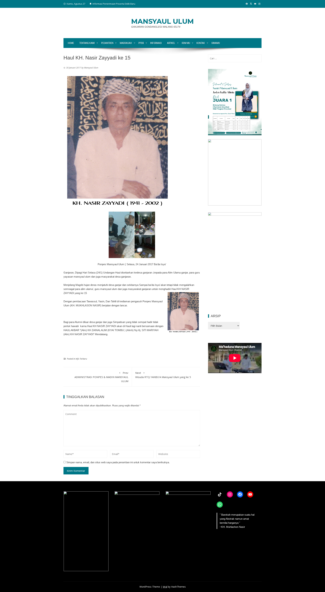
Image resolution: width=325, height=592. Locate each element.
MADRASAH (126, 43)
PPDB (141, 43)
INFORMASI (156, 43)
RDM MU (186, 43)
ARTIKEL (171, 43)
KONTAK (201, 43)
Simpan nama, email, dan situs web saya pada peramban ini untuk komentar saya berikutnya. (118, 462)
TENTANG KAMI (87, 43)
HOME (71, 43)
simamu (215, 43)
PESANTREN (107, 43)
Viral (165, 586)
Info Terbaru (81, 358)
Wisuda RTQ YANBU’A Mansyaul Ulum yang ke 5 (163, 375)
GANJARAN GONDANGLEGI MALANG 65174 (155, 26)
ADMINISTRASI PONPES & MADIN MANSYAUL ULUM (101, 377)
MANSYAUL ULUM (162, 21)
